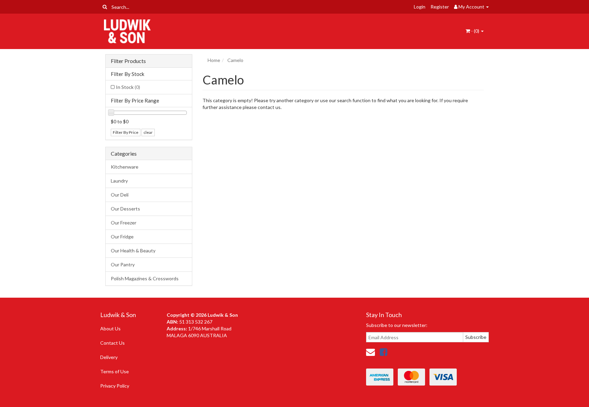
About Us (110, 328)
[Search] (104, 7)
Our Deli (120, 195)
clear (148, 132)
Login (419, 7)
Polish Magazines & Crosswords (145, 278)
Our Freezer (123, 222)
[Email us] (370, 351)
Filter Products (128, 61)
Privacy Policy (114, 386)
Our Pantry (123, 264)
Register (440, 7)
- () (475, 31)
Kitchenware (124, 167)
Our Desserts (125, 209)
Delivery (109, 357)
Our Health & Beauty (133, 250)
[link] (383, 351)
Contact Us (112, 343)
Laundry (119, 181)
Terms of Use (114, 371)
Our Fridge (122, 236)
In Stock (128, 87)
